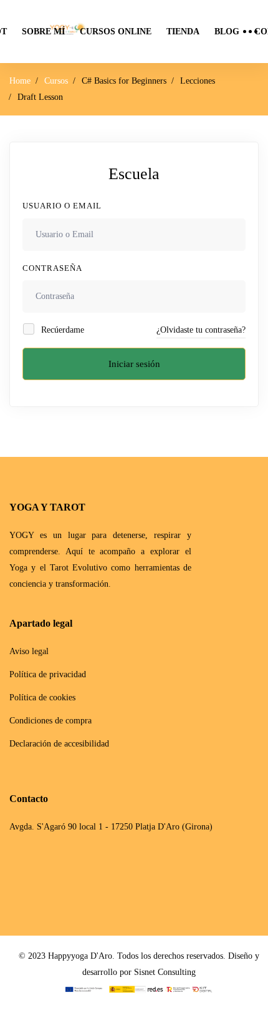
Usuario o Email (62, 205)
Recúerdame (61, 330)
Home (20, 81)
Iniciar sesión (134, 364)
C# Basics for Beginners (124, 81)
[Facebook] (13, 874)
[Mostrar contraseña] (233, 296)
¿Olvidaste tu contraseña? (201, 330)
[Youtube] (56, 874)
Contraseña (52, 268)
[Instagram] (35, 874)
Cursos (56, 81)
